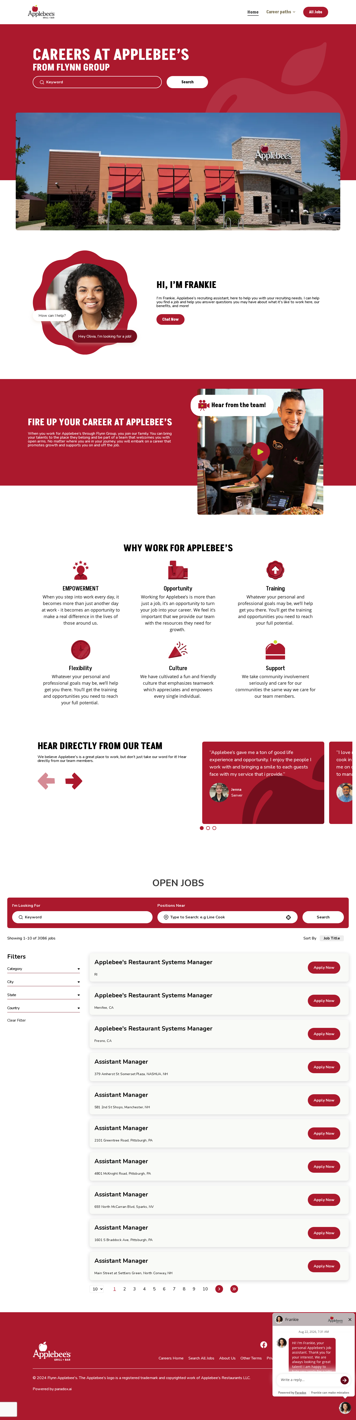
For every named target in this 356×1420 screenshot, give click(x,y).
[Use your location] (288, 917)
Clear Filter (16, 1020)
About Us (227, 1358)
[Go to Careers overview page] (45, 12)
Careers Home (171, 1358)
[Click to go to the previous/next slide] (202, 828)
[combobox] (227, 917)
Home (253, 12)
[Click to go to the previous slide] (46, 781)
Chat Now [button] (170, 319)
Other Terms (251, 1358)
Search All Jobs (201, 1358)
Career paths (278, 12)
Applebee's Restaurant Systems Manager (153, 962)
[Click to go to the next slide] (74, 781)
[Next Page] (219, 1289)
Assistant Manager (121, 1062)
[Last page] (234, 1289)
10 (205, 1289)
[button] (43, 969)
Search (187, 82)
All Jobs (315, 12)
